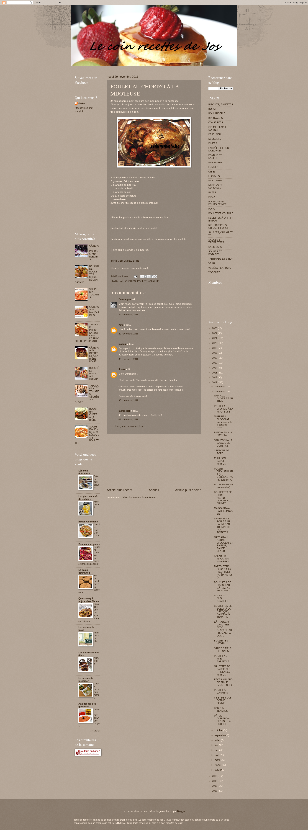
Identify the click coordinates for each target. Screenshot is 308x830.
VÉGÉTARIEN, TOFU (219, 268)
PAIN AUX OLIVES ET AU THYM (223, 398)
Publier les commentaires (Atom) (138, 497)
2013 (215, 372)
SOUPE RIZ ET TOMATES (94, 293)
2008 (215, 786)
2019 (215, 348)
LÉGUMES (214, 176)
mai (217, 750)
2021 (215, 338)
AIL (122, 281)
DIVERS (212, 143)
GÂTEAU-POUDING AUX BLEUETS (94, 252)
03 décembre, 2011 (128, 419)
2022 (215, 333)
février (218, 765)
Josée (122, 369)
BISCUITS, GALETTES (220, 104)
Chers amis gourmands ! (96, 690)
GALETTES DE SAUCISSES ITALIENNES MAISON (222, 670)
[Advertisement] (139, 67)
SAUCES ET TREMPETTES (216, 241)
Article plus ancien (188, 490)
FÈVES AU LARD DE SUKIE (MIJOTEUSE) (223, 682)
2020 (215, 343)
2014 (215, 367)
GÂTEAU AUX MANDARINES (94, 311)
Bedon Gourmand (88, 521)
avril (217, 755)
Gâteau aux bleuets (96, 482)
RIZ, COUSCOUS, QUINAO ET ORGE (218, 226)
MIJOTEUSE (215, 180)
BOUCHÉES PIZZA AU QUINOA (94, 373)
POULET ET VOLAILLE (220, 213)
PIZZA (211, 197)
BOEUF (212, 109)
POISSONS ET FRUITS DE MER (217, 203)
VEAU (211, 263)
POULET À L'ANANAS (221, 691)
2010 (215, 776)
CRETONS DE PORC (221, 452)
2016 (215, 358)
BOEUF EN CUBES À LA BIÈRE (93, 414)
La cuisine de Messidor (85, 679)
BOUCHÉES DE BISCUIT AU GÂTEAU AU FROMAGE (222, 586)
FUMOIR (212, 167)
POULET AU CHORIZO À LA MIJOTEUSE (223, 409)
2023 (215, 328)
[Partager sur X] (149, 276)
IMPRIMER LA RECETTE (125, 260)
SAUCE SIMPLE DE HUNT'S (223, 649)
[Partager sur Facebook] (152, 276)
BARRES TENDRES (221, 709)
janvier (218, 770)
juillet (218, 740)
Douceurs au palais (89, 544)
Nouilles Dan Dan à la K (97, 530)
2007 (215, 791)
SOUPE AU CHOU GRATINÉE (221, 598)
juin (217, 745)
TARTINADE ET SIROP (220, 258)
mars (218, 760)
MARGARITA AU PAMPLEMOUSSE (223, 511)
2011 (215, 382)
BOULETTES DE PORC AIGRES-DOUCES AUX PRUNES (223, 498)
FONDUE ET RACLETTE (215, 156)
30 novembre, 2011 (128, 359)
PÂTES (212, 192)
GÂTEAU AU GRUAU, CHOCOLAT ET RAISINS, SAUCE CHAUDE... (223, 544)
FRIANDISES (215, 162)
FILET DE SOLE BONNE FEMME (222, 700)
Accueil (154, 490)
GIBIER (212, 171)
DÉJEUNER (214, 134)
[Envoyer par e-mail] (142, 276)
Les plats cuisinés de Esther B (88, 497)
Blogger (181, 811)
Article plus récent (119, 490)
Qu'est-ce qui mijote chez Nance (88, 600)
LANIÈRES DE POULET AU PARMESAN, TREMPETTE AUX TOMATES (222, 525)
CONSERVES (215, 122)
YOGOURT (214, 272)
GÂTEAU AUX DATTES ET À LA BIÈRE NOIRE (94, 354)
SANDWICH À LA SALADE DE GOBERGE (223, 443)
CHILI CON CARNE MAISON (220, 461)
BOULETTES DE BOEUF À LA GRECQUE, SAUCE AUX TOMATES (223, 611)
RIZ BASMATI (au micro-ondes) (223, 486)
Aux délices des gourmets (87, 705)
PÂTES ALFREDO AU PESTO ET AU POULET (223, 720)
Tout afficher (94, 731)
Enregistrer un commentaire (129, 426)
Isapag (122, 344)
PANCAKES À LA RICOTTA (223, 434)
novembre (220, 391)
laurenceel (124, 410)
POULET (141, 281)
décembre (220, 386)
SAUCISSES (215, 247)
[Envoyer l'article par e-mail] (135, 276)
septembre (220, 735)
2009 (215, 781)
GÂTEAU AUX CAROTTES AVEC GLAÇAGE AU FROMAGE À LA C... (223, 629)
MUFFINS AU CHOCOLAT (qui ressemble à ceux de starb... (223, 422)
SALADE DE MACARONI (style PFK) (221, 559)
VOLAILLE (153, 281)
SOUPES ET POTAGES (215, 253)
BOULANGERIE (216, 113)
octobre (219, 730)
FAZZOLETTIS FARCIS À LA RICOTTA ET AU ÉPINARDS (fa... (223, 572)
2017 (215, 353)
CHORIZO (130, 281)
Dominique (125, 299)
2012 (215, 377)
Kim (121, 325)
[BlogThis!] (145, 276)
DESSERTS (214, 139)
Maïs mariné (96, 505)
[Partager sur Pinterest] (155, 276)
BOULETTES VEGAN (221, 642)
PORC (211, 208)
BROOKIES (96, 661)
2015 (215, 363)
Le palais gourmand (84, 571)
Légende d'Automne (84, 472)
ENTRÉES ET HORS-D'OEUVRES (219, 149)
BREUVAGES (215, 118)
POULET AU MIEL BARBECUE (222, 659)
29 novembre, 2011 (128, 314)
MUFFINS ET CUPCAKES (215, 186)
